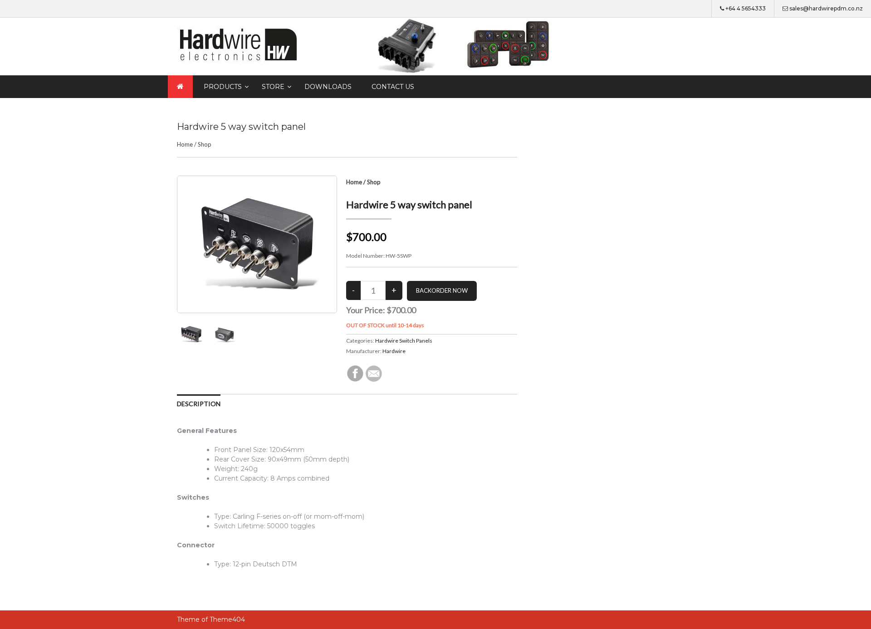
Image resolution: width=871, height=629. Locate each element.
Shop (204, 144)
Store (273, 87)
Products (223, 87)
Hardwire (394, 351)
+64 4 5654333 (745, 8)
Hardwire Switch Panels (403, 340)
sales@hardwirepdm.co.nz (826, 8)
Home (185, 144)
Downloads (328, 87)
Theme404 (227, 619)
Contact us (393, 87)
